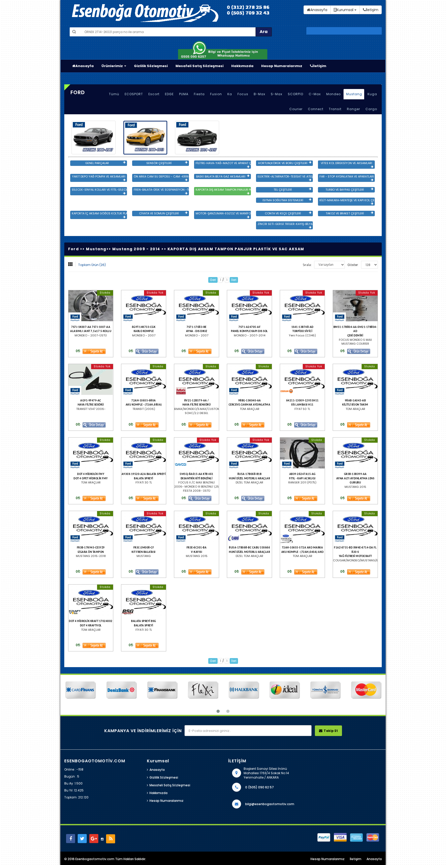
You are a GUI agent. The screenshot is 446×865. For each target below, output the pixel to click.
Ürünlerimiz (112, 65)
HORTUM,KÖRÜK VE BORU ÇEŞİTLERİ (282, 163)
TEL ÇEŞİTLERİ (283, 190)
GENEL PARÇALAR (97, 163)
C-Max (315, 94)
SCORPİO (295, 94)
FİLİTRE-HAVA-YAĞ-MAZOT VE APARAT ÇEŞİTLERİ (223, 163)
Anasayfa (84, 65)
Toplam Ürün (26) (92, 265)
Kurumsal (345, 9)
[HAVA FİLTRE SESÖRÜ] (90, 379)
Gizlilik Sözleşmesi (151, 65)
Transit (335, 109)
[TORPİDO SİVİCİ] (302, 305)
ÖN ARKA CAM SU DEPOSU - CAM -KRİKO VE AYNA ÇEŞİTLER (161, 176)
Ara (264, 32)
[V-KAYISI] (196, 526)
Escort (154, 94)
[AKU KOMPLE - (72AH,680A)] (143, 379)
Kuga (372, 94)
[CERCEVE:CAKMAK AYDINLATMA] (249, 379)
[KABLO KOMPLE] (143, 305)
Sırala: (307, 265)
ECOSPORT (134, 94)
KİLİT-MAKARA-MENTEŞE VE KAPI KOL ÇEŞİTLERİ (347, 200)
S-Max (276, 94)
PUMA (183, 94)
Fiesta (199, 94)
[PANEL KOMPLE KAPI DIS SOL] (249, 305)
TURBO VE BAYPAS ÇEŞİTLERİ (344, 190)
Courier (295, 109)
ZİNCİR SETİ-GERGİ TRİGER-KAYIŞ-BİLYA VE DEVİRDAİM (285, 224)
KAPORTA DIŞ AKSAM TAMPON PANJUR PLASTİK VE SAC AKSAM (223, 190)
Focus (242, 94)
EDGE (169, 94)
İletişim (319, 65)
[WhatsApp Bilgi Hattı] (223, 49)
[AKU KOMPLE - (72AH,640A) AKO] (302, 526)
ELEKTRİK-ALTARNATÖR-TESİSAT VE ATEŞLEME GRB (285, 176)
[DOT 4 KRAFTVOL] (90, 600)
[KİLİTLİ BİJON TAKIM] (355, 379)
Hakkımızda (242, 65)
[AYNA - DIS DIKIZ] (196, 305)
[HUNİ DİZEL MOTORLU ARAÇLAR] (249, 453)
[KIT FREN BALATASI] (143, 526)
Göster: (353, 265)
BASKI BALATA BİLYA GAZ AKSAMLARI (220, 176)
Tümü (114, 94)
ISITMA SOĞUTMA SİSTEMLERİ (282, 200)
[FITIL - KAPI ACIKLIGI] (302, 453)
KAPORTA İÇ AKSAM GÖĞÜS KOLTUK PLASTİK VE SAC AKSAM (99, 213)
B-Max (259, 94)
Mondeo (333, 94)
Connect (315, 109)
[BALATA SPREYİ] (143, 453)
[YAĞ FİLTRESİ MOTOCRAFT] (355, 526)
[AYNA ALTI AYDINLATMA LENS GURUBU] (355, 453)
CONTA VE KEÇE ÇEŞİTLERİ (283, 213)
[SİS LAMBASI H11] (302, 379)
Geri (213, 280)
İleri (233, 280)
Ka (229, 94)
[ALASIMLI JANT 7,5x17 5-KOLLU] (90, 305)
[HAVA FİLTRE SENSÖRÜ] (196, 379)
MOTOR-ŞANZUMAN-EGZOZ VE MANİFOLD (223, 213)
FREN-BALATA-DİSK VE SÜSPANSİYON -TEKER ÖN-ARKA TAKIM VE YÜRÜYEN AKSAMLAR (161, 190)
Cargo (371, 109)
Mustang (354, 94)
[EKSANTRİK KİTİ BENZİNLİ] (196, 453)
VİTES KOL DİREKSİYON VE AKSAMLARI (346, 163)
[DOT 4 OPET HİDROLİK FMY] (90, 453)
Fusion (216, 94)
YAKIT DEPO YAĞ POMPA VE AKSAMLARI (98, 176)
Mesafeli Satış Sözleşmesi (200, 65)
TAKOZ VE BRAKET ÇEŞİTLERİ (345, 213)
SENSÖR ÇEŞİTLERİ (159, 163)
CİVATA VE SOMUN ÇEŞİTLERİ (159, 213)
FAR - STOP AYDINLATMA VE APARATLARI (347, 176)
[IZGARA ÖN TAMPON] (90, 526)
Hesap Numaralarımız (281, 65)
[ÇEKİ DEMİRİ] (355, 305)
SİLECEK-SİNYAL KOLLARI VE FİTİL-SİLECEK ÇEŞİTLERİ (99, 190)
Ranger (353, 109)
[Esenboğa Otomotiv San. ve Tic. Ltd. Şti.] (167, 13)
